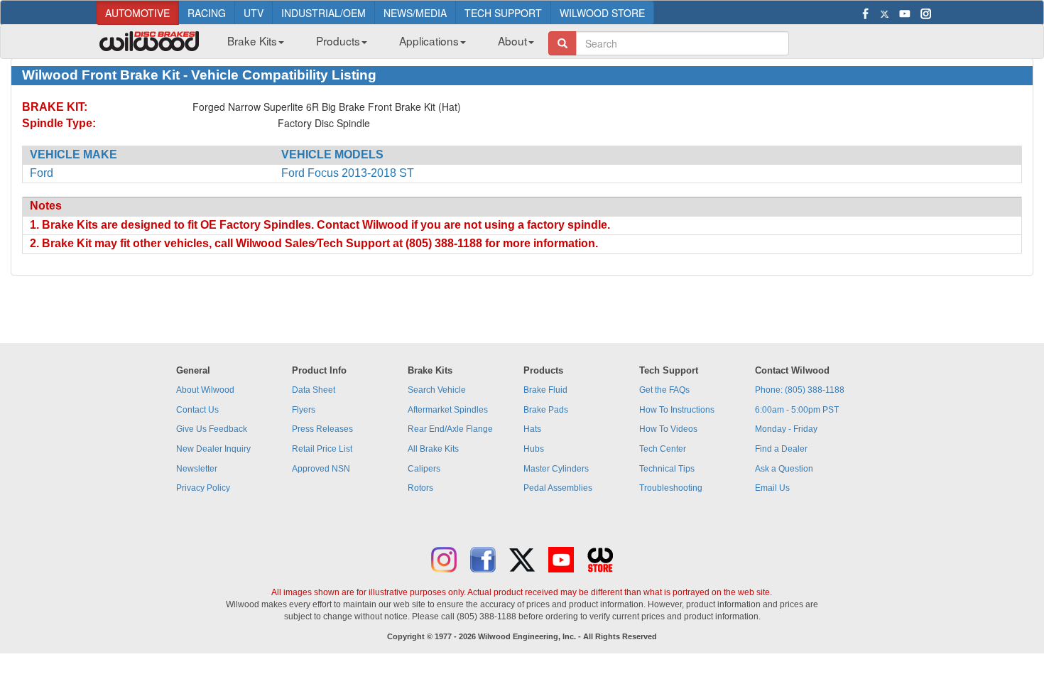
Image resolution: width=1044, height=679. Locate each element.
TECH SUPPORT (503, 13)
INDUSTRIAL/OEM (323, 13)
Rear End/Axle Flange (450, 429)
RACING (206, 13)
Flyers (303, 410)
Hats (532, 429)
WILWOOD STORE (602, 13)
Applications (429, 40)
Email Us (772, 488)
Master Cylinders (556, 469)
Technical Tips (667, 469)
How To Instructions (676, 410)
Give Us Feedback (211, 429)
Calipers (424, 469)
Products (338, 40)
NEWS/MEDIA (415, 13)
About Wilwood (205, 390)
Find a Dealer (781, 449)
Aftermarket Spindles (448, 410)
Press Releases (322, 429)
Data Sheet (313, 390)
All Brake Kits (433, 449)
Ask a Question (784, 469)
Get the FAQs (664, 390)
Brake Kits (252, 40)
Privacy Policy (203, 488)
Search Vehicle (437, 390)
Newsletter (196, 469)
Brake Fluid (545, 390)
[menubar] (375, 44)
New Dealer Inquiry (213, 449)
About (512, 40)
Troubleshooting (670, 488)
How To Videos (668, 429)
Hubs (533, 449)
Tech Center (662, 449)
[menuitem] (250, 44)
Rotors (420, 488)
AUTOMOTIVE (137, 13)
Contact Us (197, 410)
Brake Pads (545, 410)
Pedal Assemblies (557, 488)
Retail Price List (322, 449)
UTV (253, 13)
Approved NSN (321, 469)
